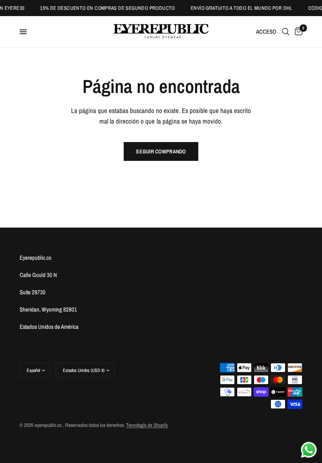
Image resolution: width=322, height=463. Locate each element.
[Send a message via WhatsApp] (309, 450)
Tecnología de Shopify (147, 425)
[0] (297, 31)
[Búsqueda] (285, 31)
